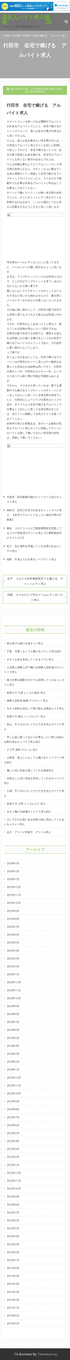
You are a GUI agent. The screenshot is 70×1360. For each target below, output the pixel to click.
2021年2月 (13, 1299)
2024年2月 (13, 1061)
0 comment (37, 91)
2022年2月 (13, 1252)
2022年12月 (14, 1173)
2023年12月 (14, 1077)
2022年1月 (13, 1260)
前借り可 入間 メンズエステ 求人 (26, 803)
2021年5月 (13, 1276)
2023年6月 (13, 1125)
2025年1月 (13, 974)
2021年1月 (13, 1307)
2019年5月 (13, 1323)
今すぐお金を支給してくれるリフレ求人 (30, 659)
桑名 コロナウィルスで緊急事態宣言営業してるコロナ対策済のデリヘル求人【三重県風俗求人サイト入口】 (34, 532)
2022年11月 (14, 1180)
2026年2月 (13, 871)
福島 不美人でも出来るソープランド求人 (31, 559)
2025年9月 (13, 911)
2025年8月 (13, 919)
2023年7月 (13, 1117)
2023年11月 (14, 1085)
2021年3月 (13, 1292)
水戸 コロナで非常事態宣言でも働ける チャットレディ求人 (35, 581)
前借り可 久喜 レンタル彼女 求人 (26, 692)
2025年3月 (13, 958)
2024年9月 (13, 1006)
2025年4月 (13, 950)
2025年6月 (13, 934)
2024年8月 (13, 1014)
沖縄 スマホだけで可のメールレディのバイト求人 (35, 597)
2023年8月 (13, 1109)
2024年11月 (14, 990)
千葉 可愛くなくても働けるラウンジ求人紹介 (34, 651)
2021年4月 (13, 1284)
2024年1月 (13, 1069)
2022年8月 (13, 1204)
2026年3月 (13, 863)
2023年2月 (13, 1157)
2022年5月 (13, 1228)
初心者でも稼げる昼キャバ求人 (25, 643)
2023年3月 (13, 1149)
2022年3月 (13, 1244)
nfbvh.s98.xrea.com (48, 89)
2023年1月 (13, 1165)
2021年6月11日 (19, 89)
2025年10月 (14, 903)
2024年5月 (13, 1038)
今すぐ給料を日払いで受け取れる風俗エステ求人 (35, 708)
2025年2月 (13, 966)
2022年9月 (13, 1196)
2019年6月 (13, 1315)
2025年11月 (14, 895)
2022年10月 (14, 1188)
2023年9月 (13, 1101)
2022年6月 (13, 1220)
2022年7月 (13, 1212)
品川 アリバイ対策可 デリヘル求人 (29, 832)
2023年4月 (13, 1141)
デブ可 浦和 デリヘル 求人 (22, 749)
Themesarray (47, 1354)
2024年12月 (14, 982)
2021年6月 (13, 1268)
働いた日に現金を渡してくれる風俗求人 (30, 770)
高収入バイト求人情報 (26, 19)
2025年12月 (14, 887)
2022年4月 (13, 1236)
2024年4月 (13, 1046)
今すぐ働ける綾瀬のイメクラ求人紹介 (29, 811)
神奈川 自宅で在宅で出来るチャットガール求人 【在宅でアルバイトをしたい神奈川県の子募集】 (34, 514)
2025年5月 (13, 942)
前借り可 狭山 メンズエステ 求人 (26, 716)
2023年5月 (13, 1133)
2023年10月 (14, 1093)
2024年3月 (13, 1053)
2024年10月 (14, 998)
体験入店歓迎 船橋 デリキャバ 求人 (27, 700)
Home (6, 35)
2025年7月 (13, 926)
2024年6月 (13, 1030)
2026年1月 (13, 879)
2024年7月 (13, 1022)
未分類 (16, 35)
